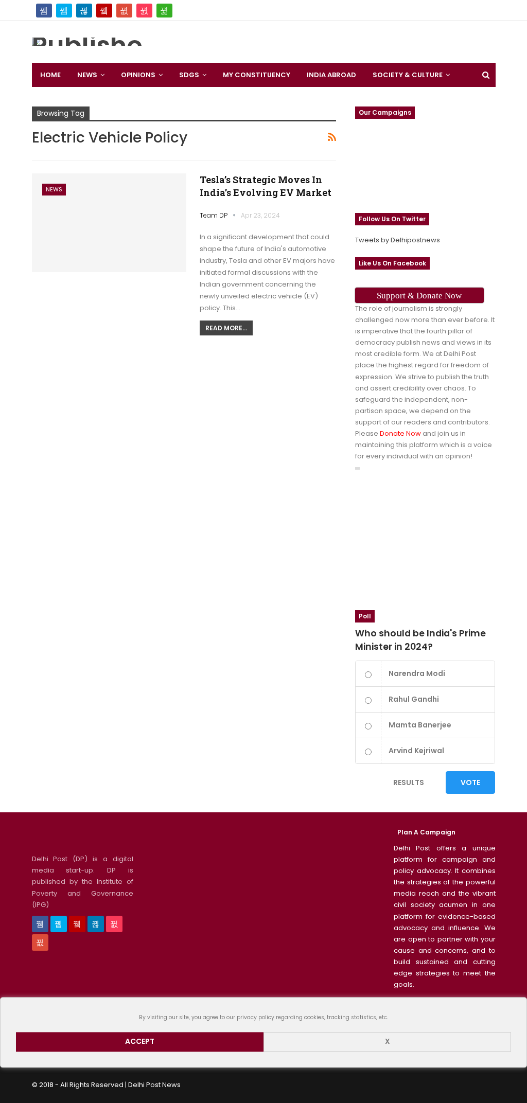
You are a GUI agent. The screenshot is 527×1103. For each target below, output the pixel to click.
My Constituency (256, 75)
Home (50, 75)
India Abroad (331, 75)
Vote (470, 782)
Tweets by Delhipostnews (397, 240)
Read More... (226, 328)
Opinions (138, 75)
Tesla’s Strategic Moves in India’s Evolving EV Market (265, 186)
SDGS (189, 75)
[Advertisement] (324, 38)
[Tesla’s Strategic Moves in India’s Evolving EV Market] (109, 222)
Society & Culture (408, 75)
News (87, 75)
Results (408, 782)
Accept (139, 1042)
